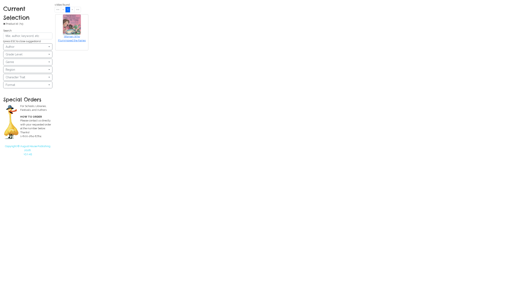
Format (10, 84)
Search (7, 30)
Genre (10, 62)
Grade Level (14, 54)
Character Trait (15, 77)
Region (10, 69)
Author (10, 46)
